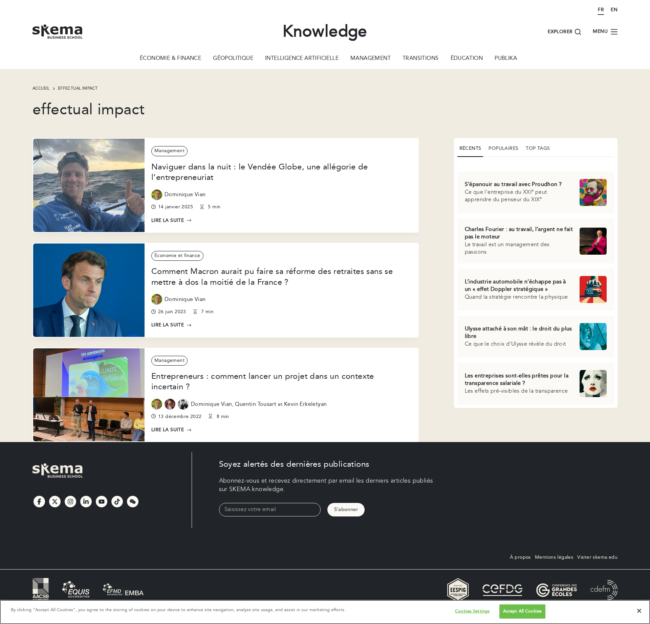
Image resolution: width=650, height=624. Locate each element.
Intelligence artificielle (302, 59)
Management (370, 59)
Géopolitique (233, 59)
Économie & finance (170, 59)
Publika (506, 59)
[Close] (639, 610)
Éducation (467, 59)
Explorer (560, 32)
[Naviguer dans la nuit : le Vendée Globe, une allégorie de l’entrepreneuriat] (89, 185)
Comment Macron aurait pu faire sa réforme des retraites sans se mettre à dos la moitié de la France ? (272, 276)
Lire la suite (171, 220)
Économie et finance (177, 255)
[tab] (470, 149)
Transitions (420, 59)
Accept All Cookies (522, 611)
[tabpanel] (535, 283)
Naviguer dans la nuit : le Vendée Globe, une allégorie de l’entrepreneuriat (259, 172)
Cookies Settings (472, 611)
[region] (325, 612)
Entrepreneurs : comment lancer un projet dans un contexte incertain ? (262, 381)
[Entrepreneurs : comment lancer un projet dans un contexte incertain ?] (89, 395)
